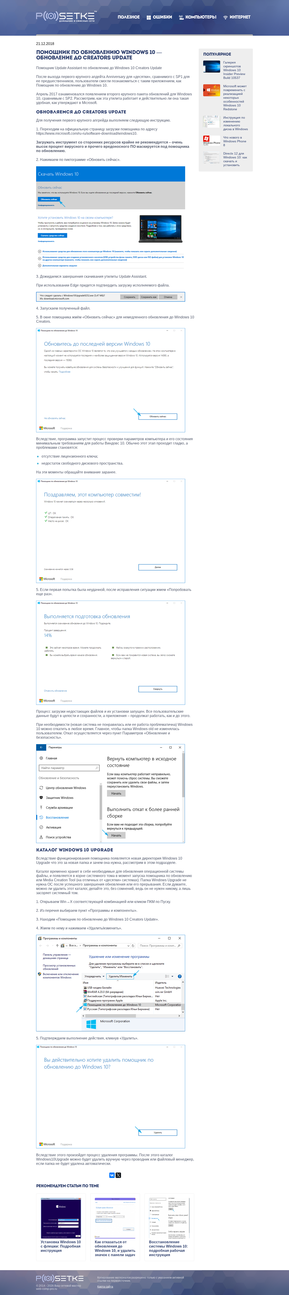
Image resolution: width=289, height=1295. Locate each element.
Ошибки (162, 17)
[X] (118, 1175)
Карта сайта (105, 1286)
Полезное (129, 17)
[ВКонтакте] (112, 1175)
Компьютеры (200, 17)
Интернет (240, 17)
